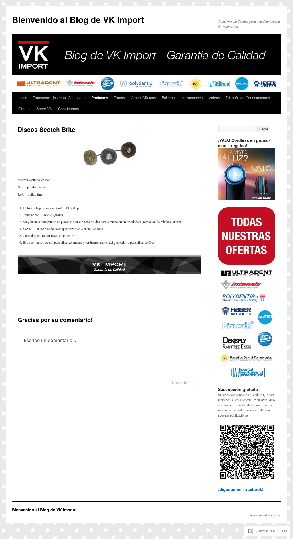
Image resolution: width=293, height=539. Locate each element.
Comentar (181, 382)
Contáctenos (68, 108)
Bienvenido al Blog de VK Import (78, 19)
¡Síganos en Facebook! (241, 489)
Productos (99, 97)
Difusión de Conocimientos (248, 97)
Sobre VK (44, 108)
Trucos (119, 97)
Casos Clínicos (143, 97)
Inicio (22, 97)
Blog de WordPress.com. (264, 515)
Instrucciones (192, 97)
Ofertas (24, 108)
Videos (214, 97)
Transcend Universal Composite (59, 97)
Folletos (168, 97)
